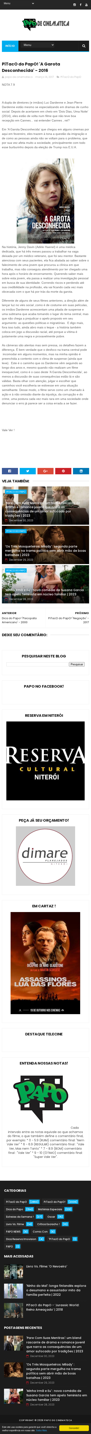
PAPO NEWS (13, 1231)
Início (10, 46)
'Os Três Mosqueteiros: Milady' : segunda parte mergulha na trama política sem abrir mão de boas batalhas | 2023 (45, 550)
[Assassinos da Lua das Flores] (45, 1013)
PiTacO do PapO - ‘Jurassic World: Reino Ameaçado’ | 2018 (52, 1307)
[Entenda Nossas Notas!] (41, 1128)
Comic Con (40, 1231)
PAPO (9, 1246)
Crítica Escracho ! (48, 1224)
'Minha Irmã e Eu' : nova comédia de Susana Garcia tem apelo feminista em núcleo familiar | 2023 (44, 592)
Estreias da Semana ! (20, 1217)
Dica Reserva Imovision (21, 1239)
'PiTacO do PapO (59, 1239)
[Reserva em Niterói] (45, 799)
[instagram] (74, 5)
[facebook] (80, 5)
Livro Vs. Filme (15, 1224)
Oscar (51, 1217)
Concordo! (74, 1428)
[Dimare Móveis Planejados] (45, 885)
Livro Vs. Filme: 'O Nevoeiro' (46, 1266)
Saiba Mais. (41, 1430)
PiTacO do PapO (71, 77)
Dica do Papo (14, 1209)
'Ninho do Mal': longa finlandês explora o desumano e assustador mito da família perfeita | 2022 (56, 1290)
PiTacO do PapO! (54, 1202)
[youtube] (86, 5)
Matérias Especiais (50, 1209)
